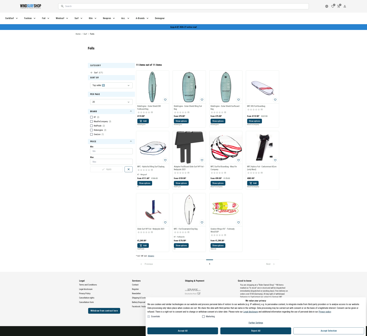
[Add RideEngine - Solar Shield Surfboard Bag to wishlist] (238, 99)
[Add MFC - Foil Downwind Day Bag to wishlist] (202, 222)
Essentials (155, 316)
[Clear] (129, 169)
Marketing (210, 316)
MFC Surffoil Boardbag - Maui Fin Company (224, 168)
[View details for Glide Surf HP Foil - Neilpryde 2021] (152, 209)
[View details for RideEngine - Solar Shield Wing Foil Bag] (189, 86)
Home (78, 34)
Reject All (255, 330)
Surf (85, 34)
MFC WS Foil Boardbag (256, 106)
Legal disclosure (250, 311)
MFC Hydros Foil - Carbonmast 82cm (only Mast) (262, 168)
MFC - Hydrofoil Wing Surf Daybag (150, 166)
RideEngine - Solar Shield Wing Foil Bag (188, 107)
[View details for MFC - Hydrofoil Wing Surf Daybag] (152, 147)
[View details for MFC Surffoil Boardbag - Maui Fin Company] (225, 147)
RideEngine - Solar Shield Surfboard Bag (225, 107)
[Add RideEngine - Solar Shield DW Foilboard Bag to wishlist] (165, 99)
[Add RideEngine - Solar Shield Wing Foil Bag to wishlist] (202, 99)
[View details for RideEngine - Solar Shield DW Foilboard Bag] (152, 86)
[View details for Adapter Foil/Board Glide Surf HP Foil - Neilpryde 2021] (189, 147)
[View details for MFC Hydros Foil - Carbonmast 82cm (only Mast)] (262, 147)
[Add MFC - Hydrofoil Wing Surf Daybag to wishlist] (165, 160)
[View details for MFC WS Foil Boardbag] (262, 86)
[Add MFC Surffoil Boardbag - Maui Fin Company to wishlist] (238, 160)
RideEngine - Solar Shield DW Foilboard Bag (149, 107)
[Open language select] (327, 6)
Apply (108, 169)
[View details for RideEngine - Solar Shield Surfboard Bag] (225, 86)
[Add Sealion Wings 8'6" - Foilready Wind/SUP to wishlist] (238, 222)
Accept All (183, 330)
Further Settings (256, 322)
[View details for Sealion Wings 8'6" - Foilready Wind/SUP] (225, 209)
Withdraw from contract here (104, 310)
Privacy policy (325, 311)
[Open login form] (345, 6)
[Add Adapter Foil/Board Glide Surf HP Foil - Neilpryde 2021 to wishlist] (202, 160)
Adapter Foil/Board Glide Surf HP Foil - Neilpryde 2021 (189, 168)
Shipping (151, 256)
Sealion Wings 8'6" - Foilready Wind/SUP (223, 230)
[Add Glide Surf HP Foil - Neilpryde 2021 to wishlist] (165, 222)
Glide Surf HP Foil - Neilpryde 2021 (151, 229)
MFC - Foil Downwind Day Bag (186, 229)
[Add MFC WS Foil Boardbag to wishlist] (275, 99)
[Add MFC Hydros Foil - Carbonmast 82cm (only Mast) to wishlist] (275, 160)
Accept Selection (329, 330)
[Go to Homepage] (31, 6)
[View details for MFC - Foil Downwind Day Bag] (189, 209)
